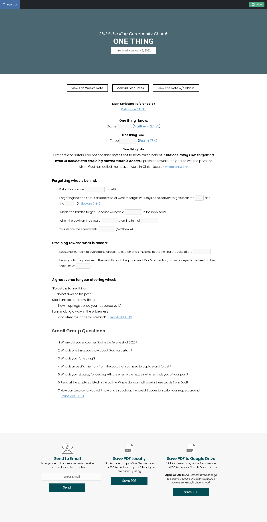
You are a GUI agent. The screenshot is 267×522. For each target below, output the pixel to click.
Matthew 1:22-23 (146, 126)
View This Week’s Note (87, 88)
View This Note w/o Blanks (176, 88)
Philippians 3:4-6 (89, 203)
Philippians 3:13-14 (133, 109)
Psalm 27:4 (147, 140)
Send (67, 487)
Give (259, 4)
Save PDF (129, 481)
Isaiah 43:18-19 (121, 317)
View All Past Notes (130, 88)
